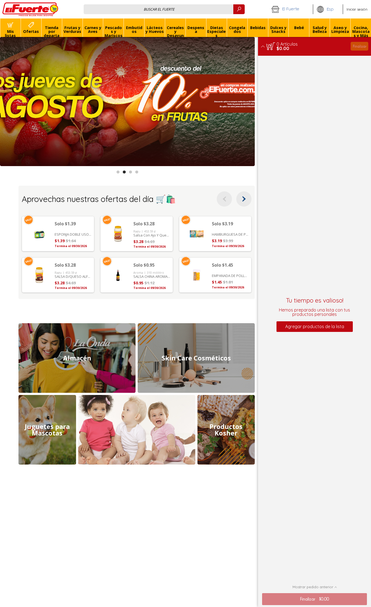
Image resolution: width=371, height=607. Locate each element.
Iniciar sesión (357, 9)
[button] (290, 9)
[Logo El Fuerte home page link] (30, 9)
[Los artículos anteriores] (224, 199)
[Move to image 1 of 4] (118, 171)
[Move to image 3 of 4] (130, 171)
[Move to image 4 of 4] (136, 171)
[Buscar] (239, 9)
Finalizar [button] (359, 46)
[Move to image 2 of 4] (124, 171)
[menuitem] (10, 27)
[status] (287, 44)
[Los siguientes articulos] (243, 199)
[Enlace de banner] (127, 101)
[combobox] (164, 9)
